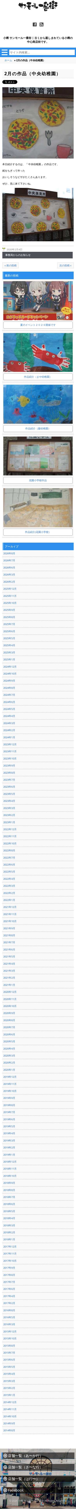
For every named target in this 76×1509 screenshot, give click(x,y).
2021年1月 (9, 985)
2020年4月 (9, 1048)
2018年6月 (9, 1204)
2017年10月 (10, 1260)
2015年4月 (9, 1374)
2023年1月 (9, 822)
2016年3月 (9, 1324)
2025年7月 (9, 624)
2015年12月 (10, 1331)
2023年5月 (9, 794)
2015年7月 (9, 1352)
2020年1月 (9, 1069)
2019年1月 (9, 1154)
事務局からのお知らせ (18, 255)
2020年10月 (10, 1006)
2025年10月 (10, 603)
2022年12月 (10, 829)
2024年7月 (9, 695)
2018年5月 (9, 1211)
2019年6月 (9, 1119)
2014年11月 (10, 1409)
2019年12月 (10, 1076)
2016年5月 (9, 1317)
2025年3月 (9, 652)
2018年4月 (9, 1218)
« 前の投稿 (10, 265)
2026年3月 (9, 574)
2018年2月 (9, 1232)
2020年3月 (9, 1055)
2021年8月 (9, 935)
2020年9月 (9, 1013)
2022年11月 (10, 836)
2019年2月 (9, 1147)
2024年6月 (9, 702)
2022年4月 (9, 878)
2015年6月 (9, 1359)
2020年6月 (9, 1034)
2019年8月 (9, 1105)
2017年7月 (9, 1282)
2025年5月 (9, 638)
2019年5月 (9, 1126)
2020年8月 (9, 1020)
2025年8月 (9, 617)
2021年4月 (9, 963)
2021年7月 (9, 942)
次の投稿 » (65, 265)
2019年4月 (9, 1133)
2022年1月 (9, 900)
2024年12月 (10, 666)
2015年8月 (9, 1345)
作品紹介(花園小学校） (38, 532)
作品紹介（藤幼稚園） (38, 428)
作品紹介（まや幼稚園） (38, 376)
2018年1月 (9, 1239)
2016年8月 (9, 1310)
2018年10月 (10, 1176)
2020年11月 (10, 999)
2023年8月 (9, 772)
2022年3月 (9, 885)
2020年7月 (9, 1027)
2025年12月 (10, 588)
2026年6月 (9, 567)
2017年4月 (9, 1296)
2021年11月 (10, 914)
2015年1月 (9, 1395)
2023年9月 (9, 765)
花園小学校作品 (38, 480)
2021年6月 (9, 949)
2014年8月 (9, 1430)
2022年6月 (9, 864)
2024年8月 (9, 688)
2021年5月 (9, 956)
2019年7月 (9, 1112)
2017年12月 (10, 1246)
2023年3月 (9, 808)
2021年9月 (9, 928)
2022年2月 (9, 893)
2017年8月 (9, 1275)
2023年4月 (9, 801)
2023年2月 (9, 815)
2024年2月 (9, 730)
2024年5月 (9, 709)
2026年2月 (9, 581)
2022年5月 (9, 871)
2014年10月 (10, 1416)
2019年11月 (10, 1084)
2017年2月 (9, 1303)
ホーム (8, 60)
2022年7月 (9, 857)
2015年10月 (10, 1338)
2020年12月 (10, 992)
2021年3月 (9, 970)
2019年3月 (9, 1140)
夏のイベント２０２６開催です (38, 325)
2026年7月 (9, 560)
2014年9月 (9, 1423)
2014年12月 (10, 1402)
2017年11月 (10, 1253)
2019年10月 (10, 1091)
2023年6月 (9, 786)
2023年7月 (9, 779)
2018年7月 (9, 1197)
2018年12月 (10, 1161)
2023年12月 (10, 744)
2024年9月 (9, 680)
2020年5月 (9, 1041)
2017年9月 (9, 1267)
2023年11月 (10, 751)
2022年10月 (10, 843)
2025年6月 (9, 631)
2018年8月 (9, 1190)
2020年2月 (9, 1062)
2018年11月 (10, 1168)
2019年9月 (9, 1098)
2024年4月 (9, 716)
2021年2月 (9, 977)
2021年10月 (10, 921)
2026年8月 (9, 553)
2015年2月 (9, 1388)
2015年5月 (9, 1367)
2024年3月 (9, 723)
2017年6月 (9, 1289)
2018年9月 (9, 1183)
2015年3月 (9, 1381)
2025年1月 (9, 659)
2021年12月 (10, 907)
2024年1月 (9, 737)
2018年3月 (9, 1225)
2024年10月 (10, 673)
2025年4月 (9, 645)
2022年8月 (9, 850)
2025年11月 (10, 596)
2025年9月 (9, 610)
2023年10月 (10, 758)
